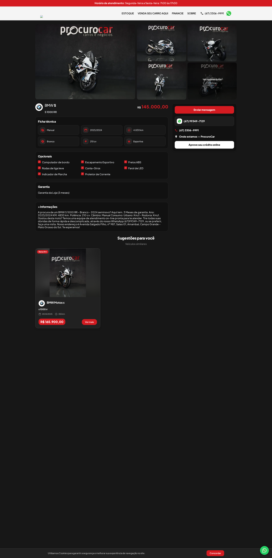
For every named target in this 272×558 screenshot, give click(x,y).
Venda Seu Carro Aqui (153, 13)
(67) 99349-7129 (194, 121)
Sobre (191, 13)
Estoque (128, 13)
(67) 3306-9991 (189, 130)
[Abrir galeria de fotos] (85, 61)
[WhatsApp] (264, 550)
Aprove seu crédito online (204, 144)
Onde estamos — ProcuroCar (197, 136)
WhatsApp (229, 13)
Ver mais (89, 322)
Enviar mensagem (204, 109)
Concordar (215, 553)
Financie (178, 13)
